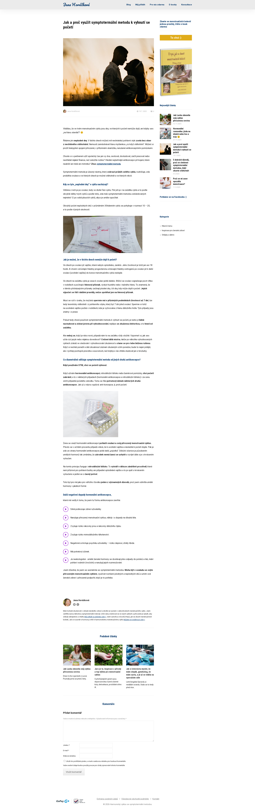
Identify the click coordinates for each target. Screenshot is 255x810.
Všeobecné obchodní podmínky (135, 799)
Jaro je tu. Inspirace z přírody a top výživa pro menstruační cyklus (108, 672)
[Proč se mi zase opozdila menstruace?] (165, 183)
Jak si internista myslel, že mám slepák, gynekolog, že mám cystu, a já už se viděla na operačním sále (140, 673)
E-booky (173, 4)
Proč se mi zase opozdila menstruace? (180, 181)
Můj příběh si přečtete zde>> (95, 617)
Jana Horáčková (76, 5)
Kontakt (155, 799)
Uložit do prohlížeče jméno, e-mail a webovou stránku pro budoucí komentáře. (96, 761)
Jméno (66, 745)
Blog (128, 4)
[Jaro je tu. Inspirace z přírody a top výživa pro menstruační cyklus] (108, 655)
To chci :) (175, 37)
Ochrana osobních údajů (107, 799)
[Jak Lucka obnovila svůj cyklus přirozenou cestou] (77, 655)
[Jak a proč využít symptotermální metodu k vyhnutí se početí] (165, 149)
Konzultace (186, 4)
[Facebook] (77, 604)
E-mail (66, 750)
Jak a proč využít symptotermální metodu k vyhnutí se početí (182, 148)
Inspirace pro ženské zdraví (173, 230)
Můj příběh (140, 4)
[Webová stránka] (74, 604)
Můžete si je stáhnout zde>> (134, 620)
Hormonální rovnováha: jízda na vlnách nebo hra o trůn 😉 (181, 132)
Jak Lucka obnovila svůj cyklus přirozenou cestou (77, 670)
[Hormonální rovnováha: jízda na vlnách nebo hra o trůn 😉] (165, 133)
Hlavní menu (167, 226)
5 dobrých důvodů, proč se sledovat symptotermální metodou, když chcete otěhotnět (181, 165)
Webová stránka (69, 756)
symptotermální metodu (109, 164)
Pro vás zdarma (157, 4)
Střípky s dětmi (168, 235)
